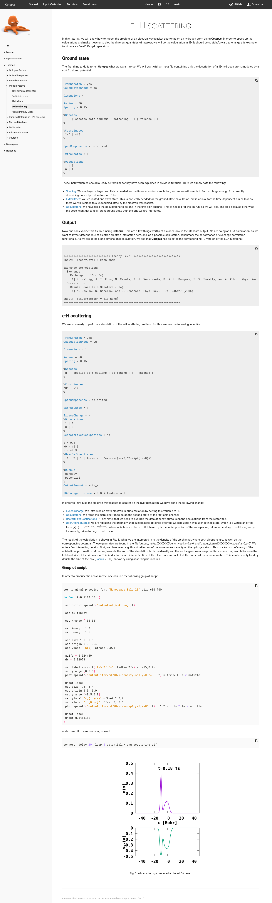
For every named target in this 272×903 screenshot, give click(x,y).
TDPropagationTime (77, 493)
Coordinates (74, 130)
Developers (90, 4)
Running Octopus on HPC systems (27, 117)
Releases (11, 150)
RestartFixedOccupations (82, 435)
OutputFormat (73, 485)
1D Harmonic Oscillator (24, 91)
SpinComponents (75, 146)
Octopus (10, 4)
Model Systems (17, 85)
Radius (68, 103)
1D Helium (17, 101)
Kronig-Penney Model (23, 111)
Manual (33, 4)
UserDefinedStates (79, 454)
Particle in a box (20, 96)
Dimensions (71, 95)
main (177, 4)
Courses (13, 137)
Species (71, 115)
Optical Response (18, 75)
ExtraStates (72, 154)
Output (70, 470)
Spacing (69, 107)
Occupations (74, 161)
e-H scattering (19, 106)
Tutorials (72, 4)
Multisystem (15, 127)
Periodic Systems (18, 80)
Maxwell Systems (18, 122)
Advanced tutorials (18, 132)
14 (167, 4)
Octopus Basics (17, 70)
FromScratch (72, 84)
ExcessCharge (73, 415)
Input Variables (52, 4)
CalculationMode (75, 88)
